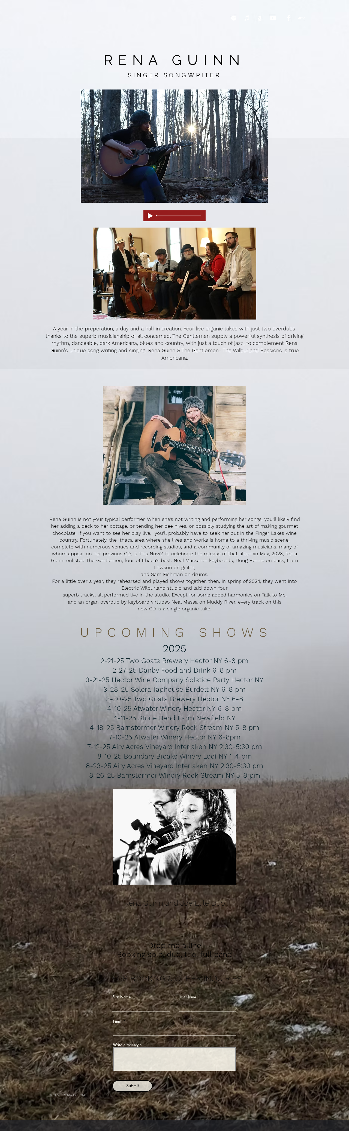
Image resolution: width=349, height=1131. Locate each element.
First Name (121, 997)
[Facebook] (288, 18)
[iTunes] (247, 18)
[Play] (150, 216)
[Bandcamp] (301, 18)
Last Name (187, 997)
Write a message (127, 1045)
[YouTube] (273, 18)
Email (117, 1021)
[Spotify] (233, 18)
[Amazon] (260, 18)
